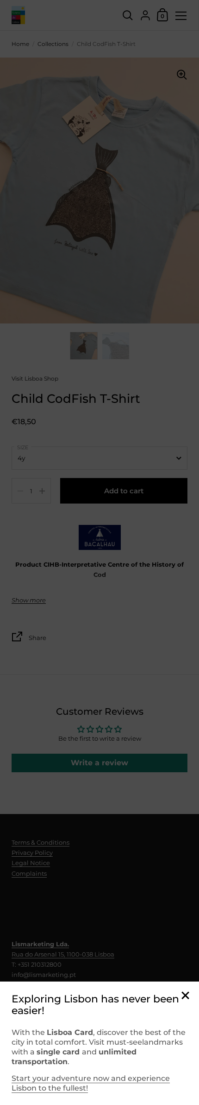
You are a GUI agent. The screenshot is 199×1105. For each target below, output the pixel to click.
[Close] (185, 996)
